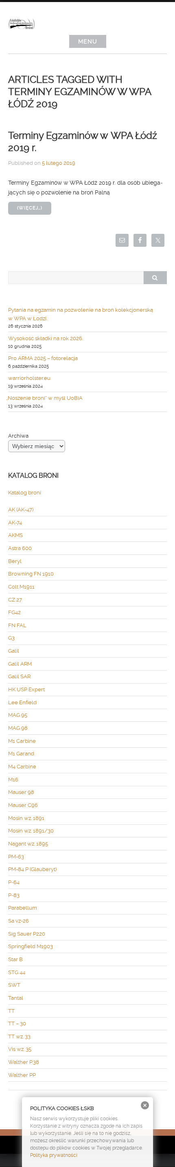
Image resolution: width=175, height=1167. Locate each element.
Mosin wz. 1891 (26, 818)
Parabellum (22, 908)
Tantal (15, 998)
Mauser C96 (23, 805)
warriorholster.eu (29, 378)
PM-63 (16, 857)
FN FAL (17, 625)
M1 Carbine (22, 741)
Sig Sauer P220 (26, 934)
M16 (13, 780)
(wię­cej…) (29, 208)
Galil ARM (20, 664)
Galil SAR (19, 676)
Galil (13, 651)
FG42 (14, 612)
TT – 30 (17, 1023)
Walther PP (22, 1075)
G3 (11, 638)
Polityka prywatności (53, 1155)
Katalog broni (24, 493)
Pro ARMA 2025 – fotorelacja (43, 358)
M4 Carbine (22, 767)
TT (11, 1011)
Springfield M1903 (30, 946)
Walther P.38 (23, 1062)
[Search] (155, 277)
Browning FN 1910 (31, 574)
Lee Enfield (22, 702)
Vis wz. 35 (19, 1049)
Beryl (15, 561)
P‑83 (14, 895)
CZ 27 (15, 600)
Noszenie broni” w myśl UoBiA (45, 398)
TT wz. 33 (19, 1036)
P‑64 (14, 882)
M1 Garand (21, 754)
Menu (87, 41)
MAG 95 (17, 715)
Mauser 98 (21, 792)
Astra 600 (20, 548)
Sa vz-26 (18, 921)
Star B (15, 959)
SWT (14, 985)
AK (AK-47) (20, 510)
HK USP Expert (26, 689)
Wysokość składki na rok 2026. (45, 338)
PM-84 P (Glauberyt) (32, 869)
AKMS (15, 535)
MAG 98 (18, 728)
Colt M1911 (21, 587)
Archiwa (18, 436)
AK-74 (15, 523)
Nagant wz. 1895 (28, 844)
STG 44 (16, 972)
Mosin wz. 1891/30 (31, 831)
